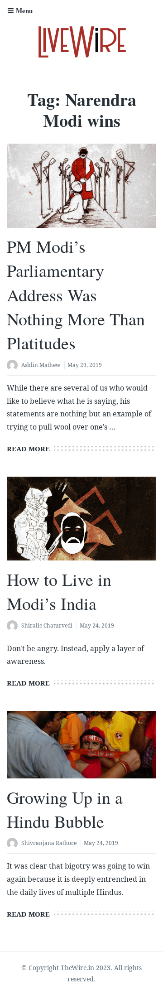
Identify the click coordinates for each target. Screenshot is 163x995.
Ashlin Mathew (40, 365)
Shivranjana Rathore (49, 843)
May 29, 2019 (84, 365)
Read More (28, 448)
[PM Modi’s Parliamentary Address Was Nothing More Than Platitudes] (81, 186)
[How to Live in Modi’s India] (81, 519)
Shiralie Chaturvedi (46, 625)
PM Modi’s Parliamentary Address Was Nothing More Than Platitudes (76, 294)
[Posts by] (14, 366)
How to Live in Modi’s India (59, 591)
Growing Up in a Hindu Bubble (65, 809)
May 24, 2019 (97, 625)
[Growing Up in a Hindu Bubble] (81, 744)
